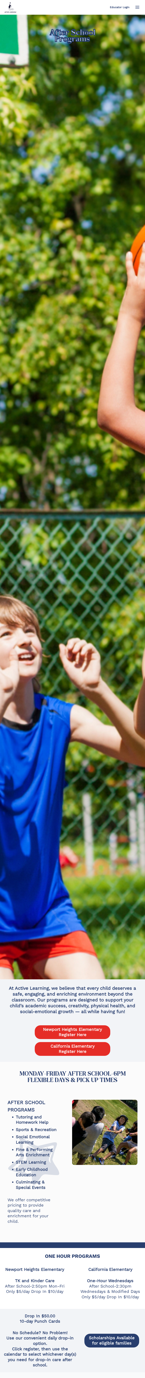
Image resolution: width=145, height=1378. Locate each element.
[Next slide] (128, 1132)
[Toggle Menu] (137, 7)
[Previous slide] (81, 1132)
